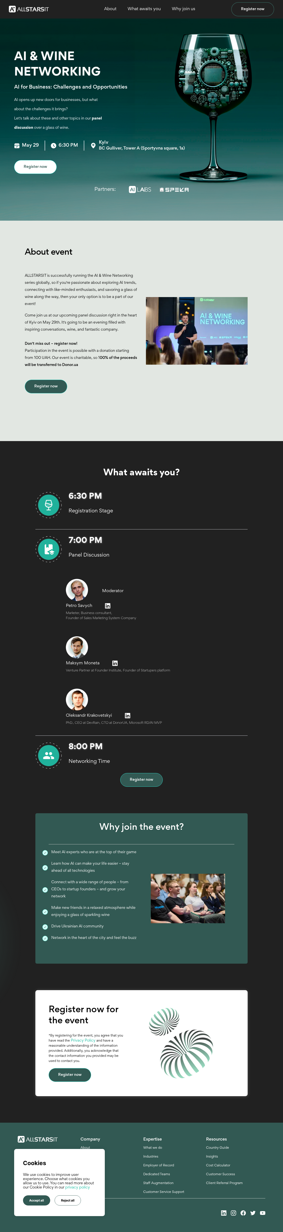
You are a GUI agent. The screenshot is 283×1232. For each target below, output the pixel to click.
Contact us (88, 1183)
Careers (86, 1156)
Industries (150, 1156)
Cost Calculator (218, 1165)
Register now (252, 9)
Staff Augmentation (158, 1183)
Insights (212, 1156)
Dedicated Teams (156, 1174)
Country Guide (217, 1147)
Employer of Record (158, 1165)
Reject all (68, 1200)
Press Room (89, 1174)
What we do (152, 1147)
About (85, 1147)
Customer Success (220, 1174)
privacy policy (77, 1187)
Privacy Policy (83, 1040)
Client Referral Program (224, 1183)
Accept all (36, 1200)
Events (85, 1165)
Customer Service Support (163, 1192)
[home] (31, 9)
